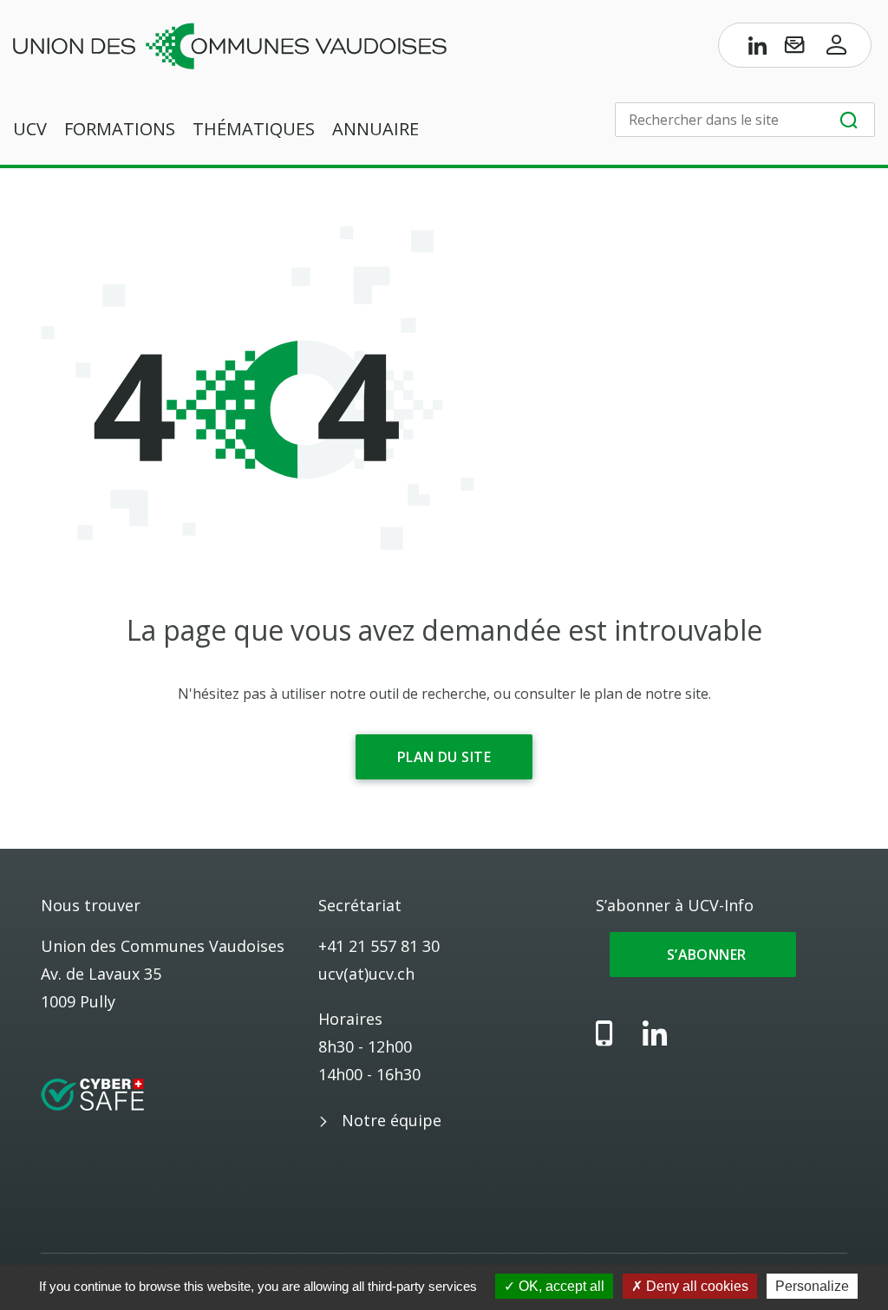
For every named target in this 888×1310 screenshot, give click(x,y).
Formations (119, 128)
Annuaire (375, 128)
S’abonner (702, 954)
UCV (30, 128)
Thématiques (254, 128)
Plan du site (444, 756)
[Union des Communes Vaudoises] (230, 44)
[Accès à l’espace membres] (836, 48)
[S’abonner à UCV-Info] (794, 48)
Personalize (812, 1286)
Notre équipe (391, 1120)
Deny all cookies (695, 1286)
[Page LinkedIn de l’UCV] (757, 48)
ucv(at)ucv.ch (366, 973)
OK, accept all (559, 1286)
